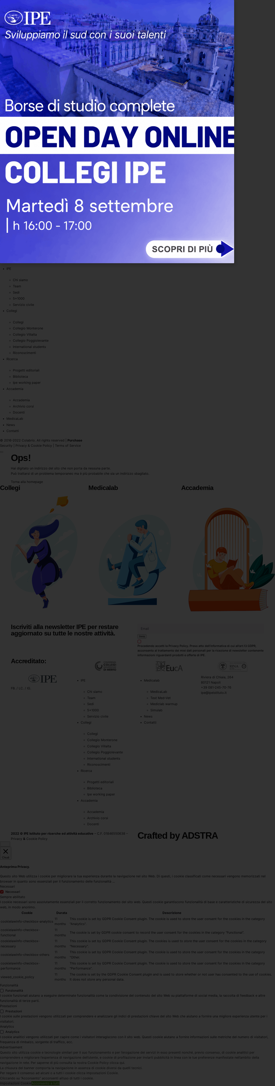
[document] (137, 543)
